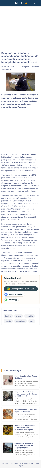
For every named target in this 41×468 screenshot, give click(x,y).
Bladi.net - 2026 (7, 463)
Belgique (25, 67)
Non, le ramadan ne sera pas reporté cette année (26, 411)
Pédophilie (29, 316)
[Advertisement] (20, 29)
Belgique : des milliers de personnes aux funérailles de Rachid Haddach (26, 394)
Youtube (8, 321)
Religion (18, 316)
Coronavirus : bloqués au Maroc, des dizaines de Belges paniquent (24, 445)
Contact (31, 463)
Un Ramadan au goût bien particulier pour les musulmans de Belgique (24, 428)
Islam (32, 321)
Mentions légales (21, 463)
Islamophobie (20, 321)
